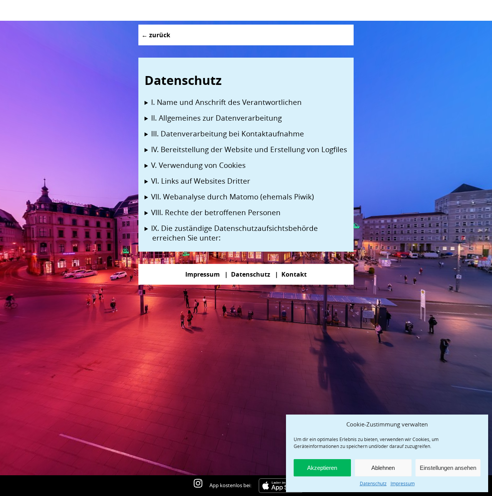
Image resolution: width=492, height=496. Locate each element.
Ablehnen (383, 467)
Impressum (403, 483)
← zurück (155, 35)
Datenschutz (373, 483)
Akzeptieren (322, 467)
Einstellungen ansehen (448, 467)
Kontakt (294, 274)
